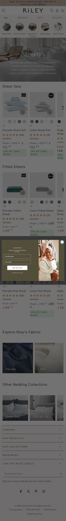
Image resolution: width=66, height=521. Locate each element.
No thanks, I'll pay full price (17, 272)
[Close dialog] (62, 242)
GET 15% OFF (17, 268)
